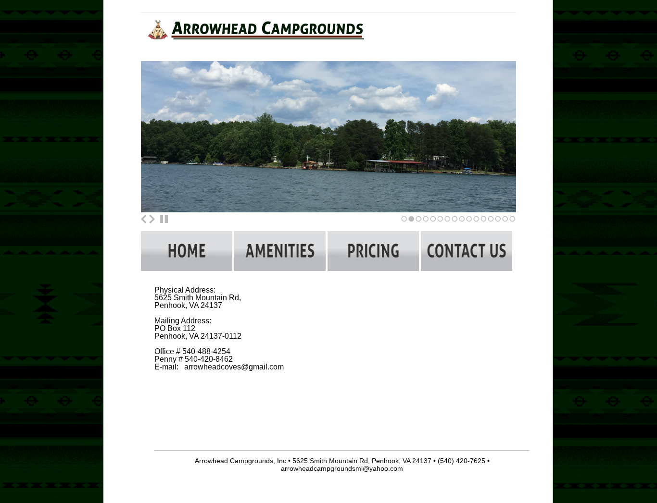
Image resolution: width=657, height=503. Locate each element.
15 (505, 221)
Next (152, 219)
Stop (164, 219)
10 (469, 221)
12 (483, 221)
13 (491, 221)
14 (498, 221)
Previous (144, 219)
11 (476, 221)
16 (512, 221)
